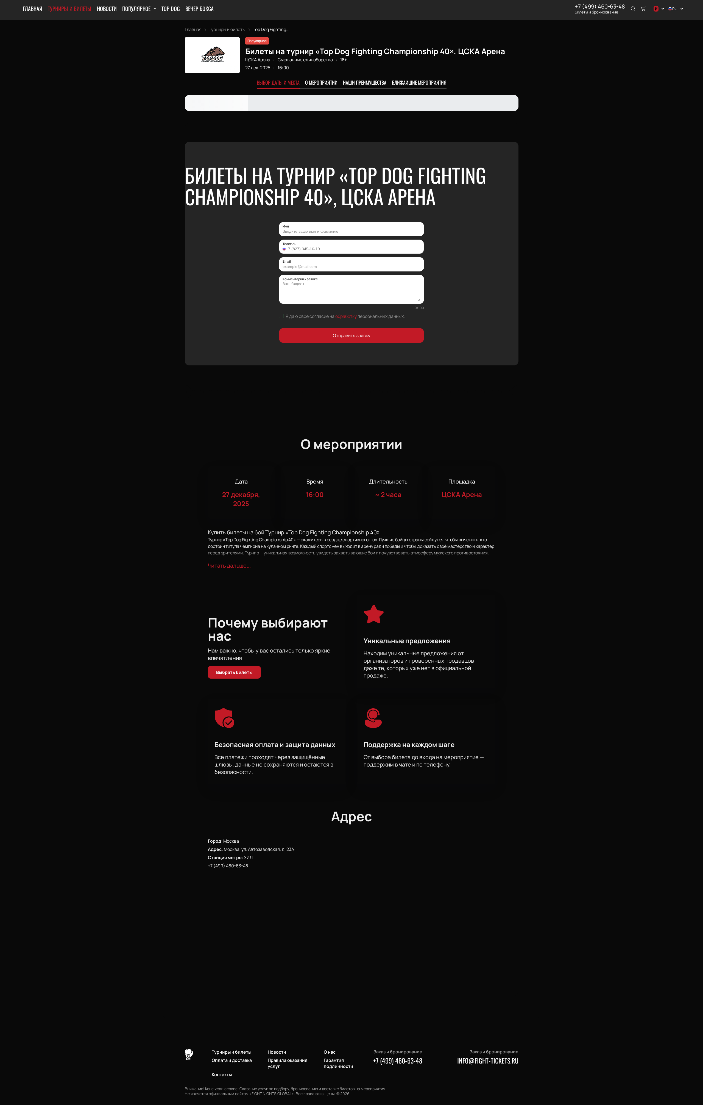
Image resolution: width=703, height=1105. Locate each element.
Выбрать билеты (234, 672)
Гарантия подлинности (338, 1063)
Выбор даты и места (278, 82)
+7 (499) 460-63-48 (600, 6)
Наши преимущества (364, 82)
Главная (32, 8)
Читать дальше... (229, 565)
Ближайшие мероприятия (419, 82)
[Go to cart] (643, 8)
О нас (330, 1052)
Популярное (136, 8)
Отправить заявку (351, 335)
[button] (285, 249)
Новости (107, 8)
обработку (346, 316)
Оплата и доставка (232, 1060)
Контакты (222, 1074)
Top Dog (170, 8)
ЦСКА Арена (257, 60)
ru (674, 8)
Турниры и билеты (69, 8)
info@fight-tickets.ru (487, 1060)
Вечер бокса (199, 8)
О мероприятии (321, 82)
